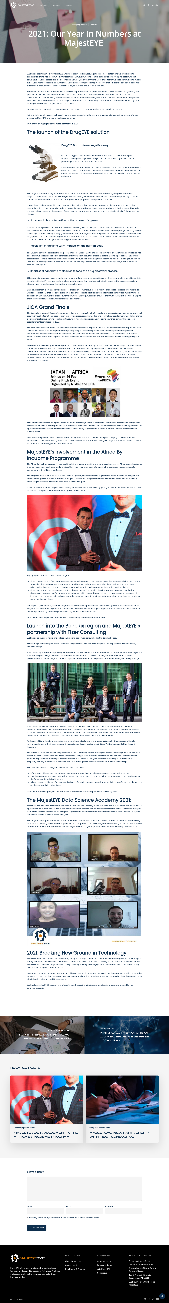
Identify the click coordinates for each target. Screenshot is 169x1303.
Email (69, 1206)
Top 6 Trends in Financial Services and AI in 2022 (140, 1276)
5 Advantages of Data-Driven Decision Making (142, 1269)
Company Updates (79, 24)
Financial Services (73, 1261)
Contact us (102, 1273)
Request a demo (104, 1265)
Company (56, 5)
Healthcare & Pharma (75, 1269)
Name (30, 1206)
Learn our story (104, 1261)
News (108, 1128)
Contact (68, 5)
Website (109, 1206)
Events (94, 24)
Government (71, 1265)
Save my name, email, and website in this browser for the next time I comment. (65, 1217)
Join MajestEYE (103, 1269)
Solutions (43, 5)
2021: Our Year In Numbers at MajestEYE (142, 1283)
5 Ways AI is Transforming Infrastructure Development (142, 1263)
